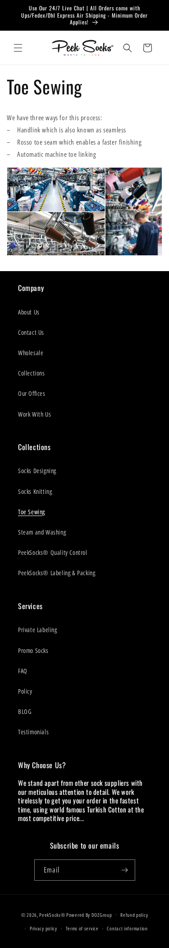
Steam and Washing (42, 532)
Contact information (127, 928)
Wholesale (30, 352)
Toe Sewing (31, 511)
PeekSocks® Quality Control (52, 552)
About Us (29, 312)
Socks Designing (37, 470)
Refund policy (134, 914)
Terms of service (82, 928)
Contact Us (31, 332)
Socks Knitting (35, 491)
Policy (25, 691)
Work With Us (34, 414)
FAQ (22, 670)
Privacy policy (43, 928)
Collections (31, 373)
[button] (18, 48)
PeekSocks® (52, 914)
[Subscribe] (125, 870)
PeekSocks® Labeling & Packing (56, 572)
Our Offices (32, 393)
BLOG (25, 711)
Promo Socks (33, 650)
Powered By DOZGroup (89, 914)
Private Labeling (37, 629)
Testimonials (33, 731)
